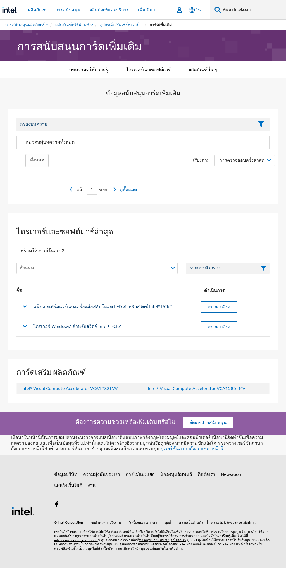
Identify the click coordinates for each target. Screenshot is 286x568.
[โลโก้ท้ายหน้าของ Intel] (23, 511)
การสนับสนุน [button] (68, 9)
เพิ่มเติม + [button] (147, 9)
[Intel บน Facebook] (56, 505)
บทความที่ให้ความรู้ (88, 70)
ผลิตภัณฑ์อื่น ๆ (203, 70)
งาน (92, 485)
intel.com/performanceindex (75, 540)
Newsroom (231, 474)
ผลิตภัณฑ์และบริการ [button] (109, 9)
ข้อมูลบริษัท (65, 474)
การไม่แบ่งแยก (140, 474)
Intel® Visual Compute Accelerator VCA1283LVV (69, 388)
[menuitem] (72, 25)
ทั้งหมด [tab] (37, 160)
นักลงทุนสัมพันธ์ (176, 474)
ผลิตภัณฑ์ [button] (37, 9)
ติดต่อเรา (206, 474)
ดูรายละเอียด (219, 306)
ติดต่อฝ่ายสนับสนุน (208, 423)
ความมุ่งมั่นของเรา (101, 474)
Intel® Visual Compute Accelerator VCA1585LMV (196, 388)
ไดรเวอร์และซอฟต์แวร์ (148, 70)
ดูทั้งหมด (128, 189)
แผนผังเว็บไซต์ (68, 485)
